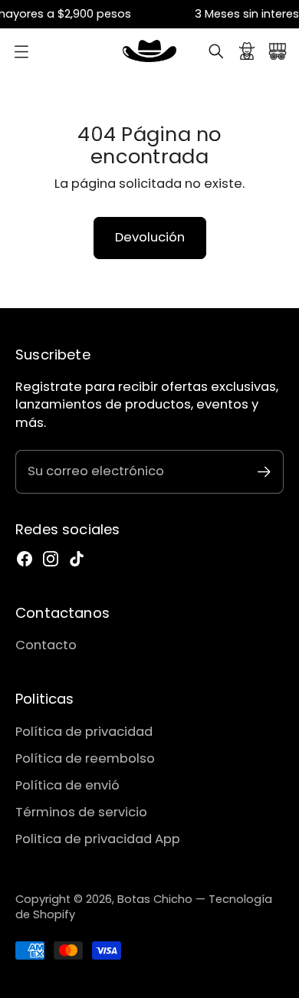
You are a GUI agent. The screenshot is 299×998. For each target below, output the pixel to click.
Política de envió (67, 785)
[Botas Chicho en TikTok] (76, 559)
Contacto (46, 645)
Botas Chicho (154, 899)
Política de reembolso (85, 758)
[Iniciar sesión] (247, 51)
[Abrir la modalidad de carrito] (277, 51)
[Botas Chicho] (149, 51)
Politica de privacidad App (97, 839)
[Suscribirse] (264, 471)
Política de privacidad (84, 731)
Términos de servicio (81, 812)
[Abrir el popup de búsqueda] (216, 51)
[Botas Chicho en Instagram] (50, 559)
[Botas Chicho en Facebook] (24, 559)
